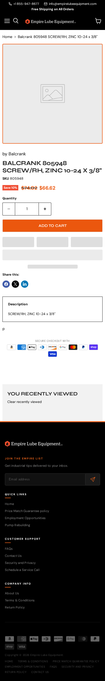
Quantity (9, 198)
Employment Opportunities (25, 518)
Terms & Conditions (20, 600)
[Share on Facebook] (6, 284)
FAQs (9, 549)
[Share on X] (15, 284)
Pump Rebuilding (17, 525)
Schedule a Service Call (22, 570)
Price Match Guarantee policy (27, 511)
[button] (18, 242)
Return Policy (15, 607)
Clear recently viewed (24, 402)
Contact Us (13, 556)
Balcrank (17, 154)
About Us (12, 593)
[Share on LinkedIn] (24, 284)
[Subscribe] (92, 479)
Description (18, 304)
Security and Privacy (20, 563)
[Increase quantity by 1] (45, 209)
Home (7, 37)
